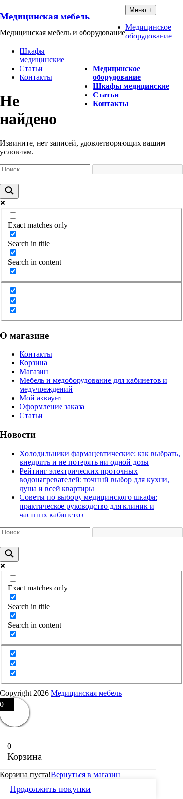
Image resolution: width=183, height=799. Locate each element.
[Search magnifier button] (9, 191)
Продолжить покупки (50, 789)
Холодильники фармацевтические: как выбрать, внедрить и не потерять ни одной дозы (100, 457)
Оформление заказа (52, 406)
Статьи (106, 95)
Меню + (140, 10)
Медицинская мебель (45, 16)
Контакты (111, 103)
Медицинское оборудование (117, 72)
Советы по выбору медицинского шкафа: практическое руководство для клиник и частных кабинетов (88, 506)
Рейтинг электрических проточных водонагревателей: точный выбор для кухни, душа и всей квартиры (94, 480)
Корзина (33, 363)
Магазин (34, 371)
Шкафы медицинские (131, 86)
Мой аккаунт (41, 398)
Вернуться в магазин (85, 774)
